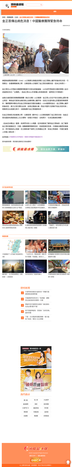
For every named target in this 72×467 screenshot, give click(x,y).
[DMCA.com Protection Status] (36, 459)
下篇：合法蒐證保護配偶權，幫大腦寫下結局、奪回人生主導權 (37, 318)
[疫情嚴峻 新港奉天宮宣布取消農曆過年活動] (59, 246)
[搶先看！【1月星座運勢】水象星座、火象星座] (13, 266)
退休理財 (46, 404)
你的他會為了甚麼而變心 (33, 274)
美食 (36, 404)
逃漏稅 (26, 416)
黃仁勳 (26, 400)
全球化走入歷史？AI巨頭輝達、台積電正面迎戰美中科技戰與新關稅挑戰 (35, 207)
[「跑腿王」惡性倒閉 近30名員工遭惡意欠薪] (59, 217)
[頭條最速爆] (13, 4)
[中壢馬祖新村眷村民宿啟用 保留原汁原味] (59, 266)
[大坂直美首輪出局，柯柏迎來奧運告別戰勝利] (59, 197)
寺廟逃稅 (36, 412)
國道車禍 (36, 408)
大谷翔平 (46, 400)
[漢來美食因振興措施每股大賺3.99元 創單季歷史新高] (13, 217)
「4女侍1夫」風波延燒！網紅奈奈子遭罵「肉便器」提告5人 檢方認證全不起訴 (35, 256)
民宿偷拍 (46, 416)
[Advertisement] (36, 170)
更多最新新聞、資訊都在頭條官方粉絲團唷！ (17, 141)
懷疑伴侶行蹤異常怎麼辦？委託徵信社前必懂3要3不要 (37, 305)
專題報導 (10, 17)
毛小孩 (36, 400)
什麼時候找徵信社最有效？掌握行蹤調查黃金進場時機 (37, 293)
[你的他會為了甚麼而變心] (36, 266)
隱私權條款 (41, 456)
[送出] (41, 5)
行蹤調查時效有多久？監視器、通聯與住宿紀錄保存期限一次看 (37, 299)
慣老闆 (26, 412)
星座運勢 (25, 404)
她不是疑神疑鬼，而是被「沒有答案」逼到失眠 (37, 312)
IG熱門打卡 (25, 408)
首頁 (3, 17)
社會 (16, 17)
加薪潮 (46, 412)
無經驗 (36, 416)
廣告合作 (32, 456)
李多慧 (46, 408)
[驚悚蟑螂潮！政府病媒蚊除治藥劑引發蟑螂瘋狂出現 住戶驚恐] (13, 197)
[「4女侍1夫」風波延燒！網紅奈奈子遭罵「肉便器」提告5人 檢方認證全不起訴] (36, 246)
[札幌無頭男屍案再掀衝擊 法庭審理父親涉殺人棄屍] (36, 217)
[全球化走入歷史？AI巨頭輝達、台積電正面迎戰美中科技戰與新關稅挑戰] (36, 197)
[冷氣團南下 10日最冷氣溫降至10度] (13, 246)
